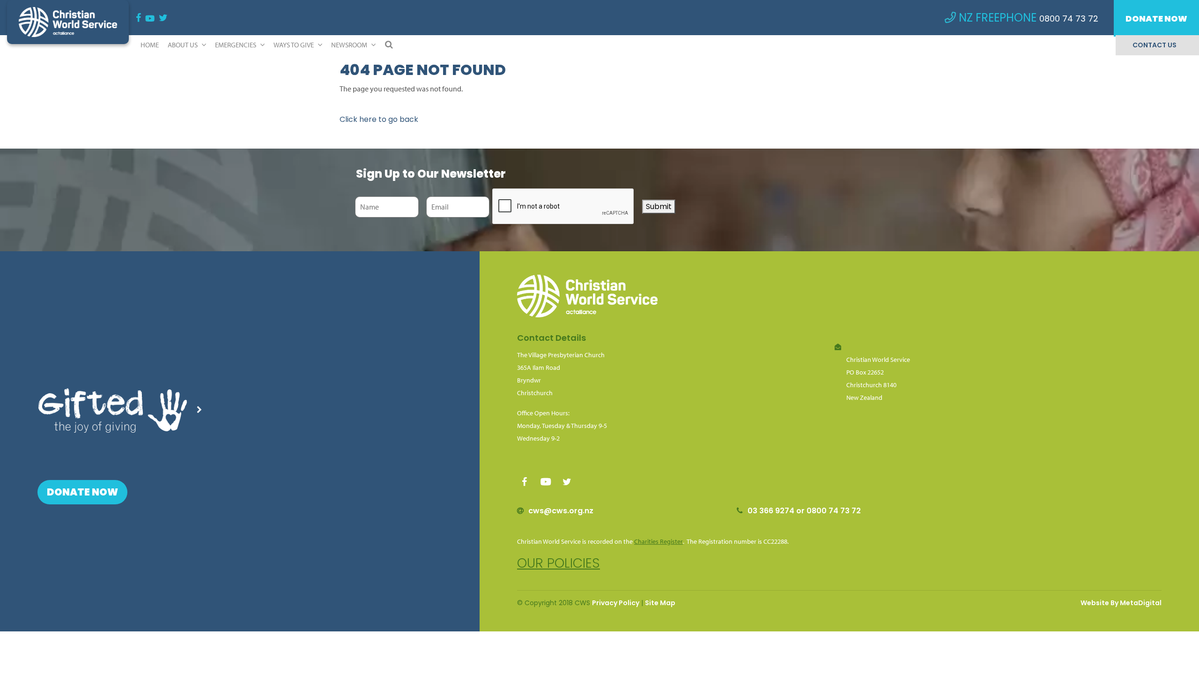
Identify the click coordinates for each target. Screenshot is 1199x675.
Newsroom (350, 44)
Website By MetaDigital (1121, 603)
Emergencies (236, 44)
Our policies (558, 563)
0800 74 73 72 (1068, 18)
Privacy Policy (615, 603)
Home (150, 44)
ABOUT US (183, 44)
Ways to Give (294, 44)
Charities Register (658, 541)
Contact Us (1154, 45)
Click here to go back (379, 119)
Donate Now (1156, 18)
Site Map (660, 603)
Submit (659, 206)
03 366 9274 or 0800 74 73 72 (804, 510)
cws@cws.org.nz (560, 510)
